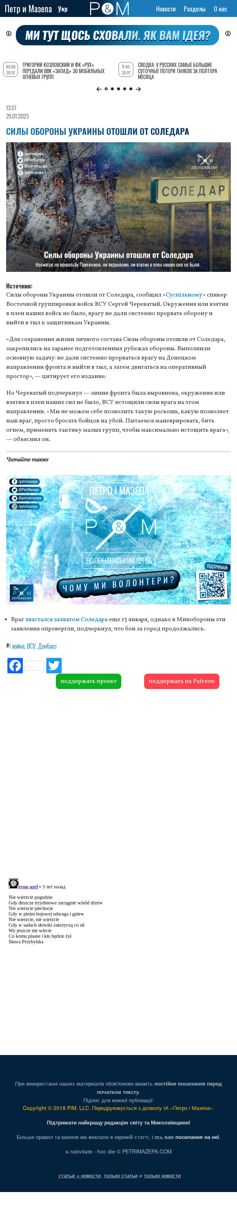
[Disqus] (118, 783)
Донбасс (47, 645)
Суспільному (184, 295)
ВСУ (31, 645)
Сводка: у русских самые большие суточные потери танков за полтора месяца (177, 70)
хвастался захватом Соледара (66, 619)
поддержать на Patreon (182, 681)
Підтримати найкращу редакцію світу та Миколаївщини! (118, 1122)
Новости (166, 8)
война (18, 645)
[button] (99, 89)
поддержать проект (88, 681)
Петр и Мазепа (28, 8)
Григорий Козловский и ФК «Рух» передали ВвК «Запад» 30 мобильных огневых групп (64, 70)
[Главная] (109, 8)
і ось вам (185, 1136)
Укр (63, 8)
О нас (220, 8)
